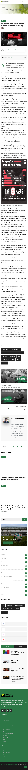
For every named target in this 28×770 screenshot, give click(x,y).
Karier (4, 756)
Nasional (3, 591)
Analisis (3, 583)
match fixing (5, 349)
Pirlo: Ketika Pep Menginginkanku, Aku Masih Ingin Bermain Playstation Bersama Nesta (14, 508)
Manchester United (19, 605)
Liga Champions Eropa (7, 608)
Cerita (3, 7)
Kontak (4, 754)
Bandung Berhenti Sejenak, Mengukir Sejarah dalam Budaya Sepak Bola (18, 678)
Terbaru (3, 569)
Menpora (4, 356)
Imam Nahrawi (6, 359)
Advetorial (3, 558)
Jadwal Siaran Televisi (6, 580)
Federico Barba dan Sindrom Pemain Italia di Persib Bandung (17, 653)
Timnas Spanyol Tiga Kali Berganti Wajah (17, 669)
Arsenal (4, 612)
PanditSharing (4, 565)
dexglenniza (20, 418)
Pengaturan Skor (15, 349)
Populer (7, 646)
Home (4, 750)
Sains (2, 561)
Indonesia (5, 363)
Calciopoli (12, 356)
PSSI (13, 359)
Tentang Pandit (6, 752)
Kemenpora (20, 352)
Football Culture (5, 587)
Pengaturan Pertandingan (8, 352)
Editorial (3, 554)
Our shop (8, 543)
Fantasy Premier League (6, 576)
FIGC (19, 356)
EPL (3, 605)
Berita (2, 572)
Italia (18, 359)
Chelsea (17, 608)
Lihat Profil (6, 443)
